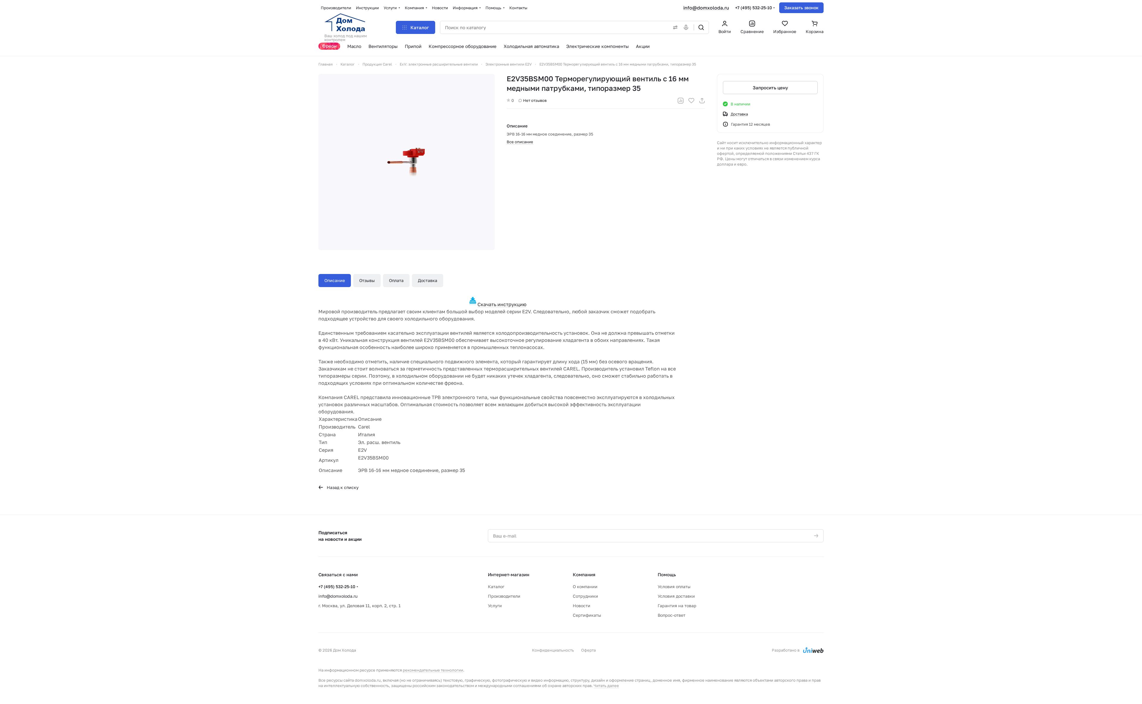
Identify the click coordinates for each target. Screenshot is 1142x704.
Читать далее (606, 685)
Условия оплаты (674, 586)
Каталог (496, 586)
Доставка (427, 280)
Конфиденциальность (553, 650)
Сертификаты (587, 615)
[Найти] (701, 27)
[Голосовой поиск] (687, 27)
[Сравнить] (681, 101)
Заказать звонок (801, 7)
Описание (334, 280)
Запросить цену (770, 87)
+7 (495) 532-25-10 (753, 7)
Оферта (588, 650)
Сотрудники (585, 596)
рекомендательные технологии (433, 670)
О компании (585, 586)
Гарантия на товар (677, 605)
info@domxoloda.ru (706, 8)
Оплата (396, 280)
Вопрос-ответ (671, 615)
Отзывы (367, 280)
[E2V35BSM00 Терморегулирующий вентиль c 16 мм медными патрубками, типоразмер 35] (406, 162)
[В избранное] (691, 101)
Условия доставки (676, 596)
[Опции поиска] (674, 27)
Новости (581, 605)
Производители (504, 596)
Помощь (667, 574)
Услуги (495, 605)
